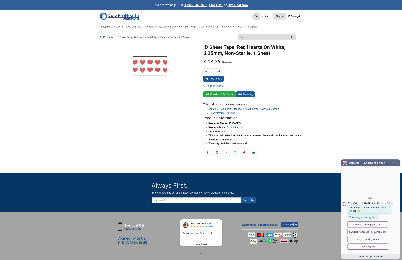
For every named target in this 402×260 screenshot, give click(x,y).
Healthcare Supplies (231, 108)
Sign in (280, 16)
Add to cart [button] (215, 78)
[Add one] (219, 71)
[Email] (253, 152)
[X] (217, 152)
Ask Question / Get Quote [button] (219, 94)
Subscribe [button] (248, 200)
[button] (201, 253)
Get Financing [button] (245, 94)
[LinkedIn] (226, 152)
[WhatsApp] (235, 152)
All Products (106, 37)
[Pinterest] (244, 152)
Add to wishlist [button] (215, 85)
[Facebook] (207, 152)
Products (211, 108)
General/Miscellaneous (222, 113)
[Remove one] (206, 71)
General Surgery (271, 108)
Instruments (251, 108)
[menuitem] (112, 26)
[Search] (292, 37)
